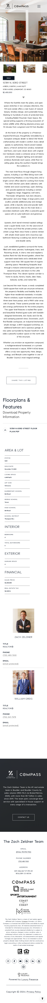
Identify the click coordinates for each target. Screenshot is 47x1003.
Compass (24, 921)
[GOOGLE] (26, 961)
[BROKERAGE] (23, 967)
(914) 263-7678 (9, 717)
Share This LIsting (21, 380)
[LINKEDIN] (32, 961)
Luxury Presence (29, 979)
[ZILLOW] (39, 961)
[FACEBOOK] (14, 961)
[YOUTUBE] (20, 961)
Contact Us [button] (23, 817)
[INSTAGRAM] (8, 961)
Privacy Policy (34, 992)
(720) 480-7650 (10, 655)
